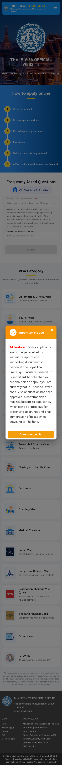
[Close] (52, 330)
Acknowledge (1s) (31, 434)
